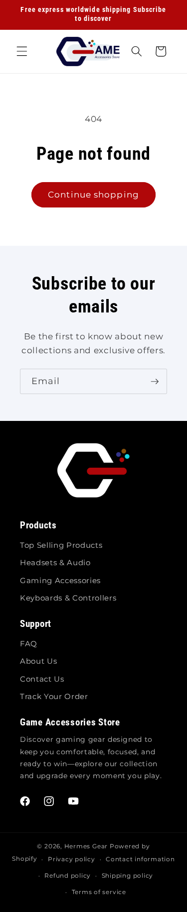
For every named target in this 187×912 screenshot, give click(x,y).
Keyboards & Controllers (68, 598)
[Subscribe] (155, 382)
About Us (38, 661)
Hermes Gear (86, 846)
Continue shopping (93, 195)
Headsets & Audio (55, 562)
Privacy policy (71, 859)
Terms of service (99, 892)
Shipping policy (128, 875)
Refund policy (67, 875)
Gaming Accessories (60, 580)
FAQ (28, 643)
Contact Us (42, 679)
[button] (22, 51)
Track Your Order (54, 696)
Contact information (140, 859)
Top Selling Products (61, 545)
